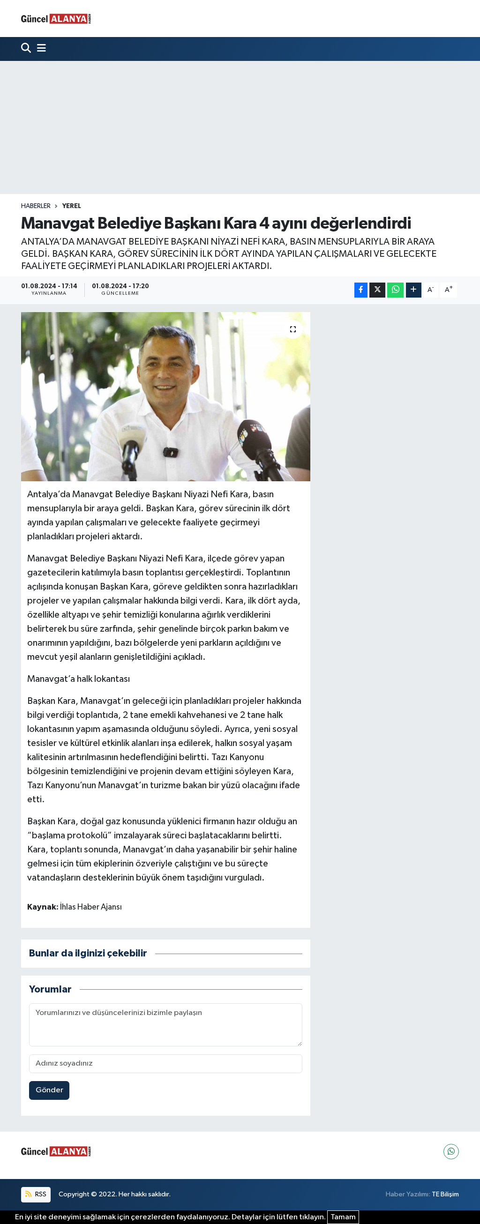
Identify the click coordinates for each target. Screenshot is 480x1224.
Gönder (49, 1090)
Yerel (71, 206)
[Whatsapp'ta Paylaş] (395, 290)
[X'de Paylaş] (377, 290)
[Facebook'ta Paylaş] (361, 290)
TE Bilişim (445, 1194)
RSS (40, 1194)
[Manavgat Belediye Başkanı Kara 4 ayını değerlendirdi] (165, 397)
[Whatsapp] (451, 1151)
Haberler (36, 206)
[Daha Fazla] (413, 290)
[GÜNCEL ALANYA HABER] (56, 18)
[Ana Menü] (39, 49)
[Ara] (27, 49)
